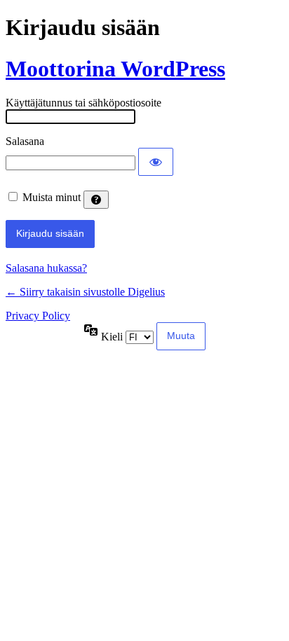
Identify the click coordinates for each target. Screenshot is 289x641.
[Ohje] (96, 200)
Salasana (25, 141)
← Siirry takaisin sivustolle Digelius (85, 292)
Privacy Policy (38, 316)
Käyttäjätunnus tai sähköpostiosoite (83, 103)
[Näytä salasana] (155, 162)
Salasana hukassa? (46, 268)
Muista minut (51, 197)
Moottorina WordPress (115, 68)
